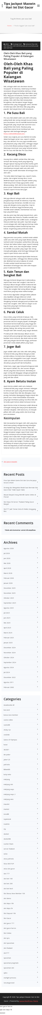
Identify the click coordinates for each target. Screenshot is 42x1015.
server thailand (9, 849)
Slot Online (7, 933)
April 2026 (7, 568)
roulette (7, 824)
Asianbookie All (9, 705)
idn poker (7, 755)
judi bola (7, 764)
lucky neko (7, 774)
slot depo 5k (8, 908)
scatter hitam (8, 844)
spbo (5, 973)
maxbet (6, 809)
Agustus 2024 (9, 667)
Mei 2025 (7, 623)
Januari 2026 (8, 583)
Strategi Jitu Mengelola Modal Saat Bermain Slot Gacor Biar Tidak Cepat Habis (21, 489)
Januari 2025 (8, 643)
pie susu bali (30, 46)
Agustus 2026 (9, 548)
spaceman (7, 958)
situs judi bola (9, 859)
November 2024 (10, 653)
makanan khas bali (31, 44)
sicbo (5, 854)
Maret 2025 (8, 633)
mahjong (7, 779)
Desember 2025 (10, 588)
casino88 (7, 725)
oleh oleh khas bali (19, 46)
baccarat (7, 710)
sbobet (6, 834)
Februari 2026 (9, 578)
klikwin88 (7, 769)
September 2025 (10, 603)
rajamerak (7, 819)
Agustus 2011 (9, 682)
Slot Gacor (7, 918)
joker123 (7, 760)
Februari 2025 (9, 638)
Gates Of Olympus (10, 740)
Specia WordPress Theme (28, 1001)
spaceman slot (9, 968)
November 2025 (10, 593)
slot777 (6, 953)
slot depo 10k (9, 903)
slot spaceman (9, 943)
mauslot (6, 804)
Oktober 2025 (9, 598)
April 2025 (7, 628)
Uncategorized (17, 44)
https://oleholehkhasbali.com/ (14, 134)
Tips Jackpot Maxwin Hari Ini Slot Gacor (19, 5)
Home (9, 26)
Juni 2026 (7, 558)
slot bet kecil (8, 888)
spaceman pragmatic (11, 963)
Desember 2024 (10, 647)
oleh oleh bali (8, 46)
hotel (5, 745)
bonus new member (11, 715)
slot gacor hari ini (10, 928)
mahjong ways (9, 789)
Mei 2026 (7, 563)
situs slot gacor (9, 869)
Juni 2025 (7, 618)
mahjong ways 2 (9, 794)
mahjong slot (8, 784)
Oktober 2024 (9, 657)
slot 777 (7, 874)
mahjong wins (8, 799)
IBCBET (6, 750)
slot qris (7, 938)
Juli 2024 (7, 672)
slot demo (7, 898)
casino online (8, 720)
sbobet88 (7, 839)
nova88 (6, 814)
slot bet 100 (8, 879)
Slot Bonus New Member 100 (14, 893)
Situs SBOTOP (9, 864)
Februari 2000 (9, 687)
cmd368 (6, 735)
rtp (5, 829)
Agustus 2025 (9, 608)
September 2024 (10, 662)
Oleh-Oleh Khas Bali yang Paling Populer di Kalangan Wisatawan (19, 56)
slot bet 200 (8, 883)
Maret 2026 (8, 573)
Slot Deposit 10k (10, 913)
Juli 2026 (7, 553)
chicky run (7, 730)
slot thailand (8, 948)
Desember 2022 (10, 677)
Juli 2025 (7, 613)
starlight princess (10, 978)
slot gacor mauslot (10, 462)
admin (7, 44)
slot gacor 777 (9, 923)
